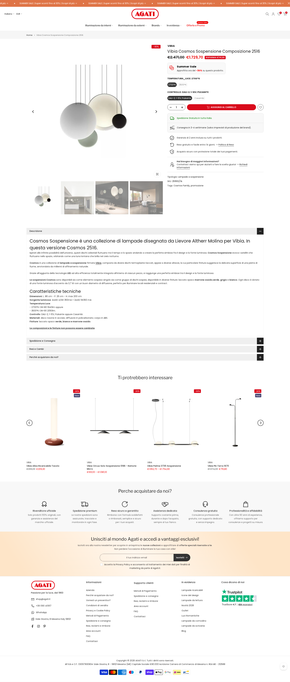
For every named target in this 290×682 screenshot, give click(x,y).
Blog (184, 631)
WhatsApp (41, 612)
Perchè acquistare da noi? (100, 595)
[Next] (156, 111)
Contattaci (92, 641)
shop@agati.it (43, 599)
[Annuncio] (37, 3)
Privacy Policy (123, 564)
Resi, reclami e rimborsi (98, 625)
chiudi (288, 3)
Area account (93, 631)
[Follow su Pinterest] (44, 626)
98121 (68, 619)
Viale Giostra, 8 (43, 619)
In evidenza (173, 25)
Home (29, 35)
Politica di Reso (226, 144)
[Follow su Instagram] (38, 626)
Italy (63, 619)
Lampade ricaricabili (192, 590)
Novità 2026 (188, 605)
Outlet (185, 610)
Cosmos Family (182, 185)
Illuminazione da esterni (131, 25)
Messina (56, 619)
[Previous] (33, 111)
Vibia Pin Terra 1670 (218, 465)
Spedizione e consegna (98, 620)
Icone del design (190, 595)
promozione (197, 185)
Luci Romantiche (190, 615)
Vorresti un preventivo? (98, 600)
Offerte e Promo (197, 25)
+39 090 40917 (43, 605)
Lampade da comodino (194, 620)
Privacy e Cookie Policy (98, 610)
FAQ (88, 636)
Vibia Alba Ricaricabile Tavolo (42, 465)
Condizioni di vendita (97, 605)
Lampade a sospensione (191, 176)
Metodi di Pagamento (97, 615)
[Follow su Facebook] (32, 626)
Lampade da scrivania (193, 625)
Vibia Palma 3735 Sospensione (164, 465)
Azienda (90, 590)
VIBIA (171, 46)
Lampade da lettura (192, 600)
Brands (156, 25)
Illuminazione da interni (98, 25)
